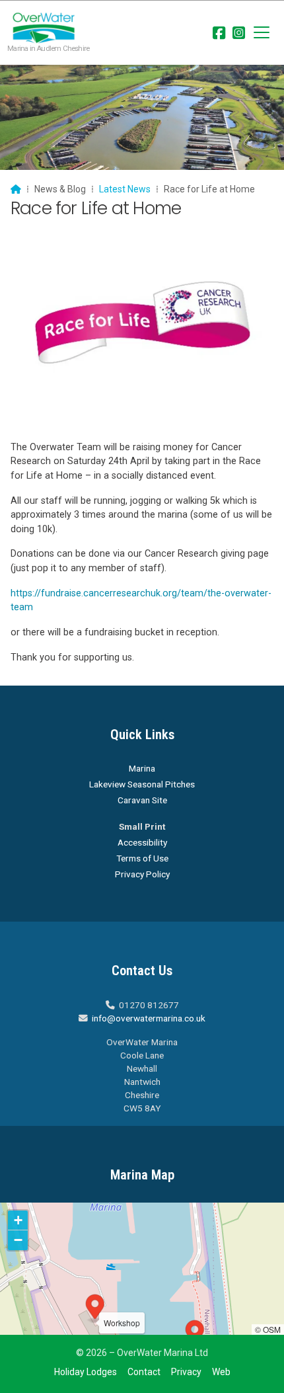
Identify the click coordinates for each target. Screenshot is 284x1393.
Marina (142, 768)
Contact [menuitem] (143, 1372)
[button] (261, 32)
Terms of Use (142, 858)
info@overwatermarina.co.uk (148, 1018)
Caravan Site (142, 800)
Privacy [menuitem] (186, 1372)
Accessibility (142, 842)
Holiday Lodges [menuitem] (85, 1372)
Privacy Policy (142, 874)
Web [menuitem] (221, 1372)
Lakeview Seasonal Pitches (142, 784)
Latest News (125, 189)
